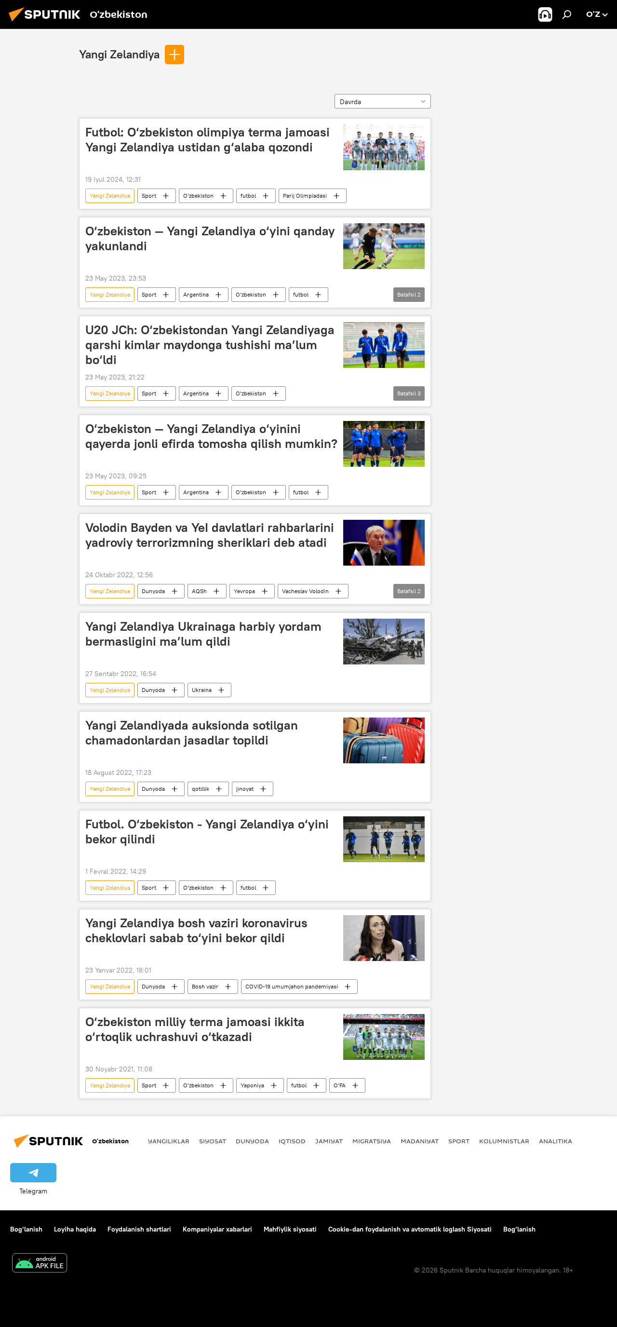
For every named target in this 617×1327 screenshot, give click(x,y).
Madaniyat (420, 1141)
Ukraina (202, 689)
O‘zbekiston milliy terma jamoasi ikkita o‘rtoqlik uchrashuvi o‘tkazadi (195, 1029)
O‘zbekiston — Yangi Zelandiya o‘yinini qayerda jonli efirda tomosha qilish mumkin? (211, 436)
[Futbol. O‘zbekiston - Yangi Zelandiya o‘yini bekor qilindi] (384, 839)
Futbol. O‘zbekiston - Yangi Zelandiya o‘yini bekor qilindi (207, 831)
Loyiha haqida (75, 1229)
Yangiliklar (168, 1141)
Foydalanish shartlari (139, 1229)
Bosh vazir (205, 986)
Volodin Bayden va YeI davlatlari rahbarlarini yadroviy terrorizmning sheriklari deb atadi (209, 535)
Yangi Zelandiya (119, 54)
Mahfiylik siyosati (290, 1229)
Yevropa (244, 591)
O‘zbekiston (198, 195)
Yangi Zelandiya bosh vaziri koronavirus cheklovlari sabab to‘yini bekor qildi (196, 930)
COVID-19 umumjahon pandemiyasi (291, 986)
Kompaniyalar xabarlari (217, 1229)
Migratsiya (371, 1141)
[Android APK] (39, 1264)
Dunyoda (153, 591)
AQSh (199, 591)
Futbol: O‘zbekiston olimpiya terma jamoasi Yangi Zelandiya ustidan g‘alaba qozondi (207, 139)
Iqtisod (292, 1141)
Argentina (196, 294)
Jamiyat (329, 1141)
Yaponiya (252, 1085)
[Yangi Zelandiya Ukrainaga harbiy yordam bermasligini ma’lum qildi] (384, 641)
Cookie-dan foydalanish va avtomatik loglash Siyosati (410, 1229)
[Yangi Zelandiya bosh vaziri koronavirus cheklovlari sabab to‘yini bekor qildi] (384, 938)
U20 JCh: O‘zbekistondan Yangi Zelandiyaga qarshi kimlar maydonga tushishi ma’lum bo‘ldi (210, 344)
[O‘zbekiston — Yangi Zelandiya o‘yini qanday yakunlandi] (384, 246)
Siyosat (212, 1141)
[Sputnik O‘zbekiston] (47, 22)
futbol (248, 195)
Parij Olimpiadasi (305, 195)
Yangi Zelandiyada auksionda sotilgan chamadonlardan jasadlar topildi (191, 733)
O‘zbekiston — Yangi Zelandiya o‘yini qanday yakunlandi (210, 238)
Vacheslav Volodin (305, 591)
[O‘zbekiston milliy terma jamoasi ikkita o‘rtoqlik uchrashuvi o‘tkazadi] (384, 1037)
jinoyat (245, 788)
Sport (149, 195)
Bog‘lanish (26, 1229)
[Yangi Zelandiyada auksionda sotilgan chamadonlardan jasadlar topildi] (384, 740)
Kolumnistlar (504, 1141)
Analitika (555, 1141)
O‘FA (340, 1085)
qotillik (200, 788)
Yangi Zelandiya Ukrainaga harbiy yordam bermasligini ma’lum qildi (203, 634)
